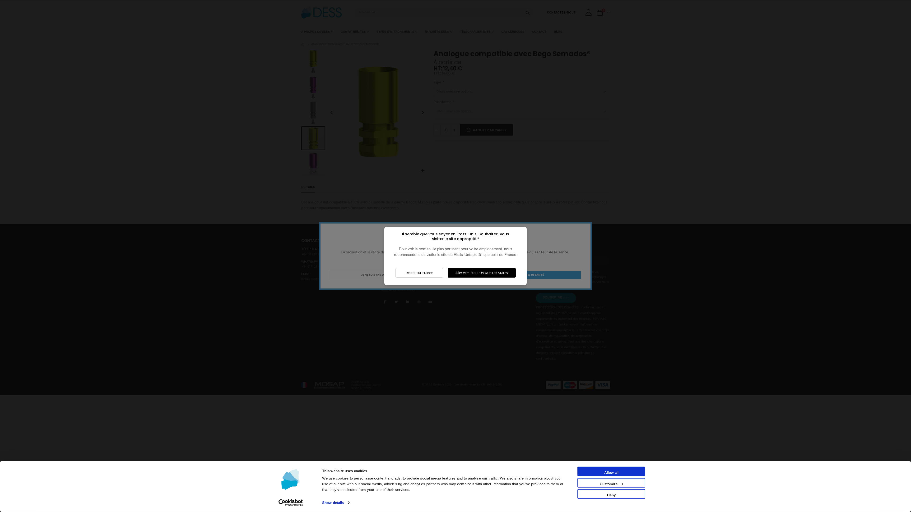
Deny (611, 495)
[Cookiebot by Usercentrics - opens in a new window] (290, 502)
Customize (609, 484)
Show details (333, 503)
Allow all (611, 473)
